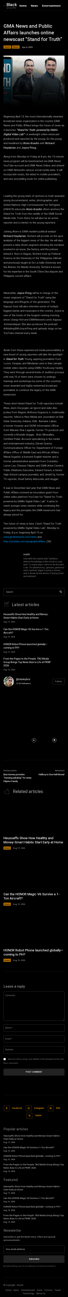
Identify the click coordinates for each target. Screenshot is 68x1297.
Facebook (17, 1108)
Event (7, 47)
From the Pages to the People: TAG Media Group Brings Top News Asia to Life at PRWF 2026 (27, 662)
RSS (58, 1108)
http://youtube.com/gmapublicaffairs (24, 541)
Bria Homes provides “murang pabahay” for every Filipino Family (17, 778)
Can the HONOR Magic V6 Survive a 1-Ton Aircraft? (25, 631)
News (15, 47)
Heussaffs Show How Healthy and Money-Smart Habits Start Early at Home (25, 616)
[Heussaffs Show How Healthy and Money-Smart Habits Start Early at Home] (59, 617)
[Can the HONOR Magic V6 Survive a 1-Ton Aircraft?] (59, 632)
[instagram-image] (13, 700)
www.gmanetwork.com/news (20, 537)
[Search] (61, 592)
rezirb (26, 554)
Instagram (39, 1108)
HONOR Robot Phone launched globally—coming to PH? (25, 646)
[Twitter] (29, 1116)
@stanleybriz (23, 679)
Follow (58, 681)
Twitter (38, 1115)
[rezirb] (11, 566)
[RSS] (51, 1108)
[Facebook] (7, 1108)
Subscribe (34, 1259)
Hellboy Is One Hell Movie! (52, 774)
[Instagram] (29, 1108)
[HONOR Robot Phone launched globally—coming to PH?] (59, 647)
